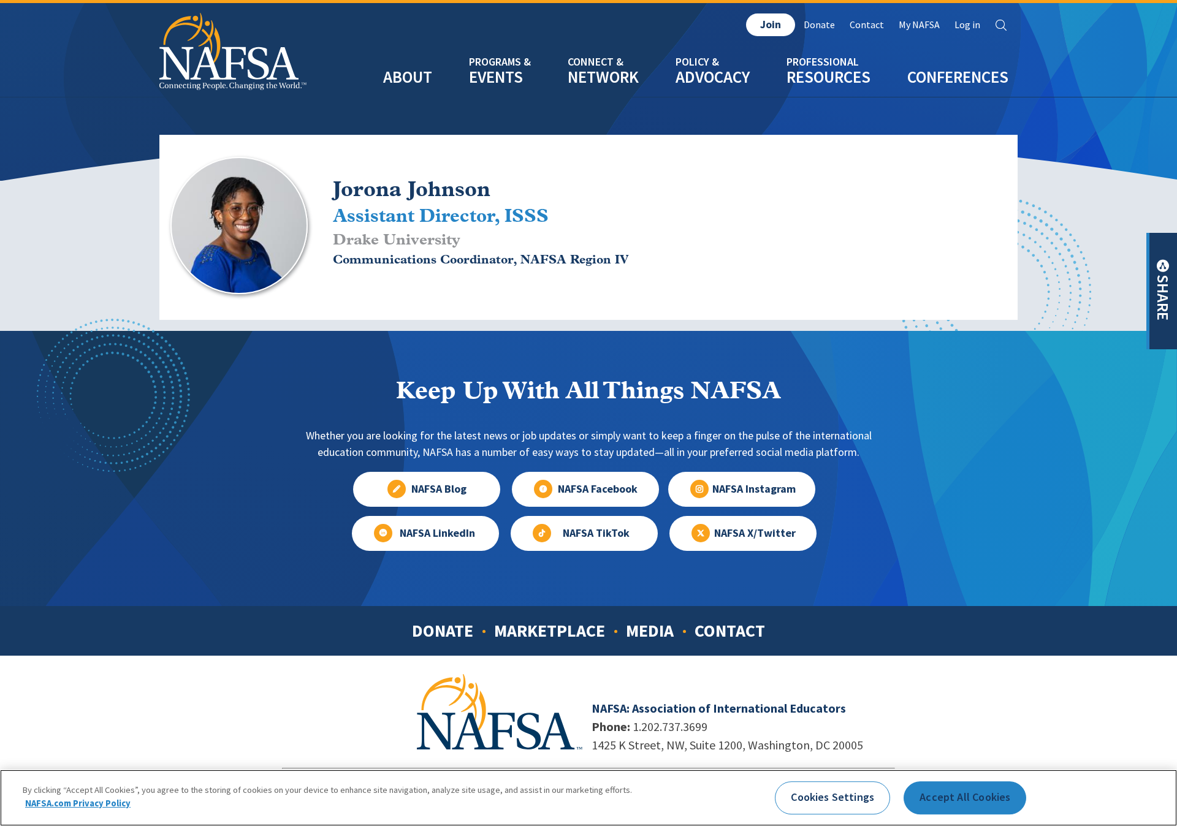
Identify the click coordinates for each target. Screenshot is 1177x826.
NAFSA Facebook (598, 489)
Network (603, 77)
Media (650, 630)
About (407, 77)
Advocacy (713, 77)
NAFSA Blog (439, 489)
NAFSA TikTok (596, 533)
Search (1001, 25)
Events (496, 77)
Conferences (957, 77)
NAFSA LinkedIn (437, 533)
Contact (867, 24)
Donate (819, 24)
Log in (967, 24)
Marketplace (549, 630)
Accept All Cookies (965, 797)
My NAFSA (919, 24)
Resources (828, 77)
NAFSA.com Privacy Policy (78, 803)
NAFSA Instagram (754, 489)
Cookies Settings (832, 797)
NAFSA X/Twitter (755, 533)
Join (770, 24)
